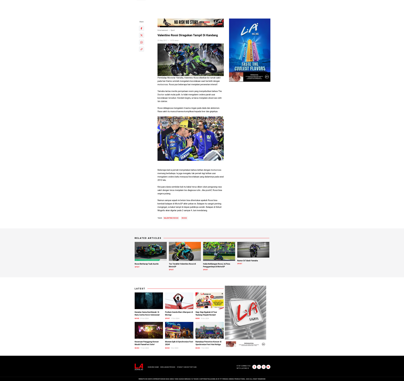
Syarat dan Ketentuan (187, 367)
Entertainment (162, 30)
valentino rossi (171, 218)
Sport (173, 30)
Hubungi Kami (153, 367)
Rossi (184, 218)
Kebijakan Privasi (167, 367)
